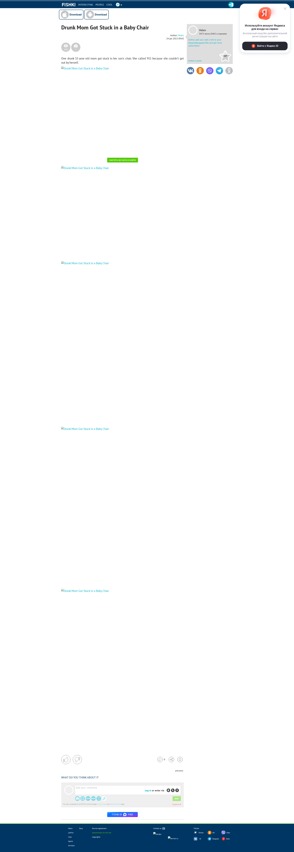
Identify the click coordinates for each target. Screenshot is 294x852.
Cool (109, 4)
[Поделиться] (171, 759)
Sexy (81, 828)
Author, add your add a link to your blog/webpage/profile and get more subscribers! (205, 42)
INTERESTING (85, 4)
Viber (228, 833)
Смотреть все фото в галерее (122, 160)
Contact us (157, 828)
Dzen (228, 839)
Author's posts (195, 60)
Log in (148, 790)
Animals (71, 845)
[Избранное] (180, 759)
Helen (202, 30)
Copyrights (96, 837)
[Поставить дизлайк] (77, 759)
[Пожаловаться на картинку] (98, 151)
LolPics (71, 832)
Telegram (215, 839)
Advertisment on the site (101, 832)
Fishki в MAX (122, 814)
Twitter (201, 833)
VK (200, 839)
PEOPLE (100, 4)
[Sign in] (231, 5)
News (70, 828)
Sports (70, 841)
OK (213, 833)
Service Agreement (99, 828)
